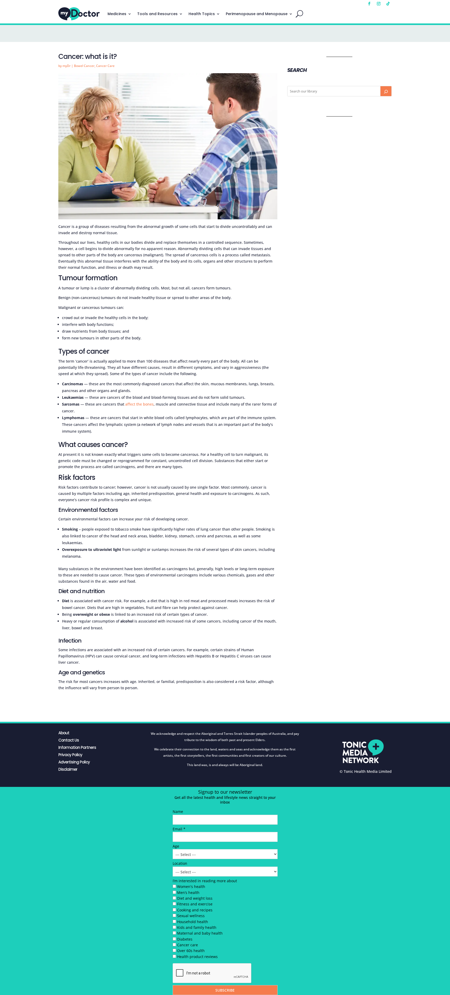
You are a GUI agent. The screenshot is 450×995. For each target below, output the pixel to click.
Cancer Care (105, 66)
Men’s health (188, 892)
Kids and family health (196, 927)
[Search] (386, 91)
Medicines (117, 13)
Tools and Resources (157, 13)
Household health (192, 921)
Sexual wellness (191, 915)
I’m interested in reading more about (205, 880)
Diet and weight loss (195, 898)
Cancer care (187, 944)
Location (180, 863)
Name (178, 811)
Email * (179, 828)
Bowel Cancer (84, 66)
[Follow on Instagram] (378, 3)
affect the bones (139, 404)
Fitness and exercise (195, 903)
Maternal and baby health (200, 933)
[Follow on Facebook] (369, 3)
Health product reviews (197, 956)
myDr (67, 66)
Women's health (191, 886)
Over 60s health (191, 950)
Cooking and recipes (195, 909)
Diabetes (184, 939)
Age (176, 846)
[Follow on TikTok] (388, 3)
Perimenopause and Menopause (257, 13)
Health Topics (202, 13)
